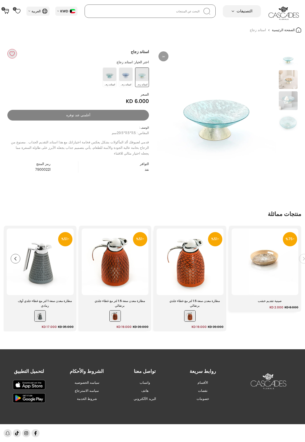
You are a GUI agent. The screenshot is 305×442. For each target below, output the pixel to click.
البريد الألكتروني (145, 398)
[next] (165, 109)
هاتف (144, 390)
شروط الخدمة (87, 398)
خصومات (203, 398)
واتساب (145, 382)
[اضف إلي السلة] (238, 289)
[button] (12, 53)
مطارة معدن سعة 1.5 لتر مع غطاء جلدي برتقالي (194, 303)
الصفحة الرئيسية (284, 30)
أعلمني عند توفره (78, 115)
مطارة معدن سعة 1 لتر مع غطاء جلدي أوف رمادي (45, 303)
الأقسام (203, 382)
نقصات (203, 390)
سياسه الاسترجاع (87, 390)
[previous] (267, 109)
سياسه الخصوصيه (87, 382)
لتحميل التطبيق (29, 371)
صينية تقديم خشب (270, 301)
